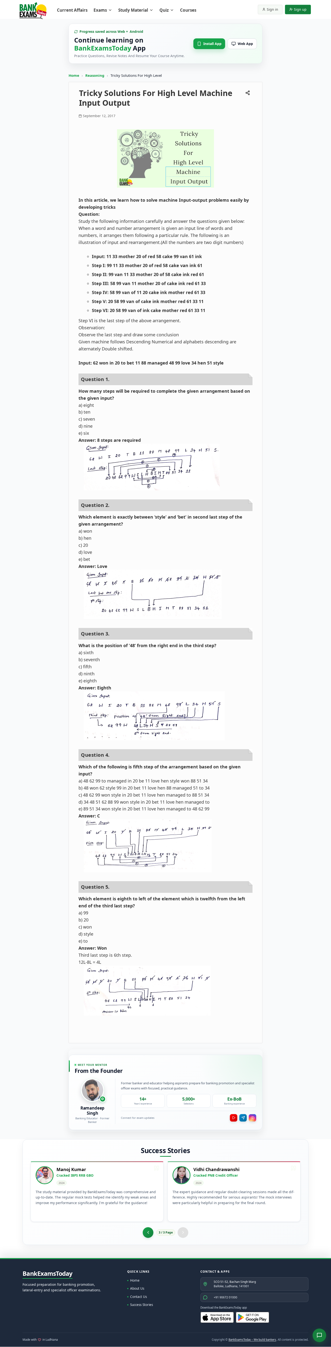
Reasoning (94, 75)
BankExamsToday (47, 1273)
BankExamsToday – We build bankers (252, 1339)
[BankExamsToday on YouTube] (233, 1118)
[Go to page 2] (148, 1232)
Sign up (300, 9)
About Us (137, 1288)
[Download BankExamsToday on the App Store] (217, 1317)
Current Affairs (72, 10)
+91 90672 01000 (225, 1297)
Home (74, 75)
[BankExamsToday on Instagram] (252, 1118)
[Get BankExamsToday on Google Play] (252, 1317)
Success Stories (141, 1305)
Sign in (272, 9)
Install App (212, 43)
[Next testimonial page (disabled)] (183, 1232)
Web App (245, 43)
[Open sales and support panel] (319, 1335)
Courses (188, 10)
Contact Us (138, 1297)
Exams (100, 10)
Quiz (164, 10)
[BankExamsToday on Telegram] (243, 1118)
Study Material (133, 10)
